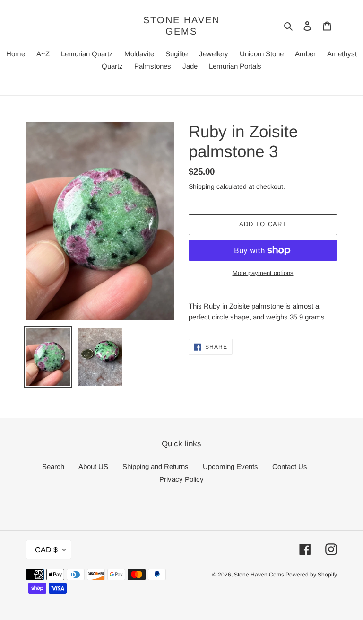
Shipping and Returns (155, 466)
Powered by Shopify (311, 574)
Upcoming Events (230, 466)
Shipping (202, 186)
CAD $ (46, 550)
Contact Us (289, 466)
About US (93, 466)
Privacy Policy (181, 479)
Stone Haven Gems (181, 25)
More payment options (263, 272)
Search (53, 466)
